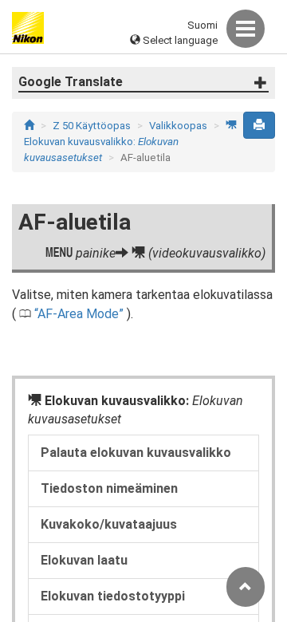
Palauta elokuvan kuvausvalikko (136, 452)
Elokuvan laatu (84, 560)
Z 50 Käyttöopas (92, 126)
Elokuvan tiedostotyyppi (113, 596)
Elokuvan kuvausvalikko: (130, 141)
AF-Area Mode (78, 313)
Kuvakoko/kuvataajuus (109, 524)
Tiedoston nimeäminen (109, 488)
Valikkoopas (178, 126)
